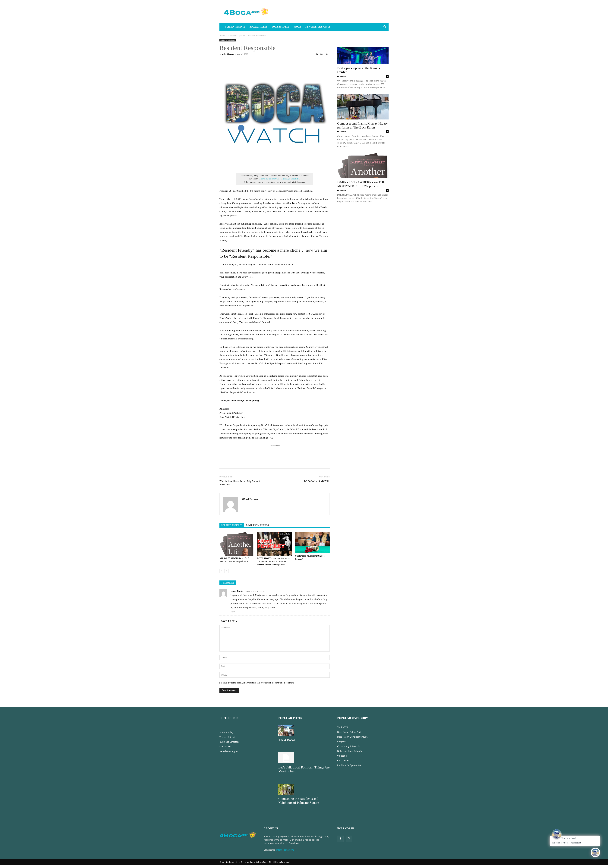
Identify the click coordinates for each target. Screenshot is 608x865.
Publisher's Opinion (236, 35)
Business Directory (229, 741)
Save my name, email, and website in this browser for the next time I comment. (258, 683)
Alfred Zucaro (228, 54)
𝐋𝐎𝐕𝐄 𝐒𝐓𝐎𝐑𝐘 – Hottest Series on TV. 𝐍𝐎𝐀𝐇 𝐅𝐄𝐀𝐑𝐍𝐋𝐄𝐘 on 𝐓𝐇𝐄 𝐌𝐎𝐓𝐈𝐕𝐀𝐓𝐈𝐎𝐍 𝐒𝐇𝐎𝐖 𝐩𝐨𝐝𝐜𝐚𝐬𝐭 (273, 561)
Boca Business (280, 27)
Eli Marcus (341, 76)
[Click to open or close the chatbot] (595, 852)
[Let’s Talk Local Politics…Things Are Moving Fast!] (304, 757)
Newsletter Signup (229, 751)
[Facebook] (222, 462)
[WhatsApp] (244, 462)
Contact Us (225, 746)
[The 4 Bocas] (304, 730)
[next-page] (226, 571)
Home (222, 35)
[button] (385, 27)
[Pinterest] (237, 462)
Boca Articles (258, 27)
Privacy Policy (226, 732)
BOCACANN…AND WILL (317, 481)
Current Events (235, 27)
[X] (230, 462)
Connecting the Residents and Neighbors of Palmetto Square (298, 801)
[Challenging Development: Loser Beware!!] (312, 542)
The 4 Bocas (286, 740)
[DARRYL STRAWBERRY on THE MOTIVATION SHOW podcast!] (236, 544)
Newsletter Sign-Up (317, 27)
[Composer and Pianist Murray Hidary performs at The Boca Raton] (363, 106)
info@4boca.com (285, 849)
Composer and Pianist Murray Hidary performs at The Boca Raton (362, 125)
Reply (233, 611)
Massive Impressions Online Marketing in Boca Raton (279, 179)
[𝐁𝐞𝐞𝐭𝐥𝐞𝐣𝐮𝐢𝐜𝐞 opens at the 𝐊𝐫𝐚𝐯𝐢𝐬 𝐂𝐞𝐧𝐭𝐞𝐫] (363, 51)
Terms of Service (228, 737)
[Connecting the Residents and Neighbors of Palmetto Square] (304, 789)
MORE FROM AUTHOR (257, 525)
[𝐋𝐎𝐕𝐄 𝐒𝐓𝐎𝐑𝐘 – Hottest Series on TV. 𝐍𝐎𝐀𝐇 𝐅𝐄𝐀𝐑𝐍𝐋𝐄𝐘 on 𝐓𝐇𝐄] (274, 544)
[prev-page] (221, 571)
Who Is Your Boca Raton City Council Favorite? (239, 483)
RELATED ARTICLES (231, 525)
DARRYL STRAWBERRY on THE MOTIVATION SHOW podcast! (361, 184)
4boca (297, 27)
